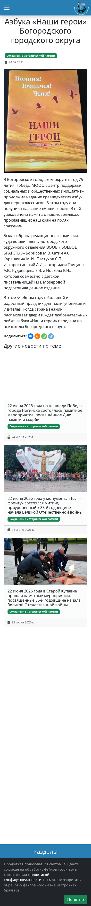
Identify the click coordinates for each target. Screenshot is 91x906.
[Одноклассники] (37, 336)
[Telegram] (51, 336)
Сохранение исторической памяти (31, 55)
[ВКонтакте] (30, 336)
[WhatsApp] (44, 336)
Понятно (75, 899)
